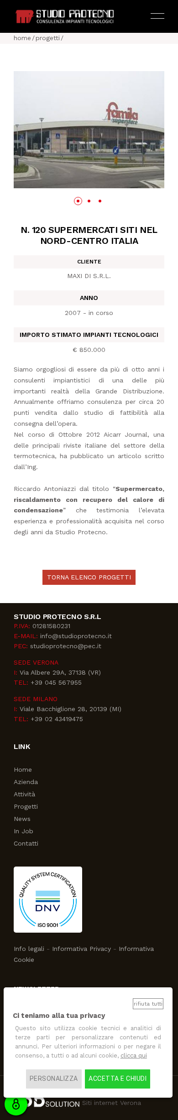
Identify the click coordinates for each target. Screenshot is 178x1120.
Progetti (26, 806)
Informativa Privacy (81, 948)
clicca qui (133, 1055)
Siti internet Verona (110, 1102)
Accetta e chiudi (118, 1078)
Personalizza (54, 1078)
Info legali (29, 948)
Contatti (26, 843)
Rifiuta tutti (148, 1004)
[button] (78, 201)
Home (23, 769)
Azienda (26, 781)
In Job (23, 831)
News (22, 818)
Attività (24, 794)
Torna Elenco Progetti (89, 577)
